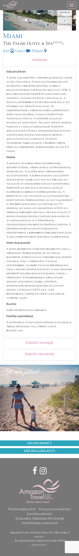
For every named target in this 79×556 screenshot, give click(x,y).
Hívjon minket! (39, 443)
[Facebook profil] (34, 471)
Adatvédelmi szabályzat (40, 523)
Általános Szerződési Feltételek (39, 518)
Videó (20, 51)
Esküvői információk (39, 354)
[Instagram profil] (43, 471)
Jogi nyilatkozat (39, 514)
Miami (13, 35)
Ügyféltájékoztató (22, 509)
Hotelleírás (39, 60)
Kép (6, 51)
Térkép (37, 51)
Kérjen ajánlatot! (39, 451)
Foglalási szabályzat (55, 509)
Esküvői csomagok (39, 342)
